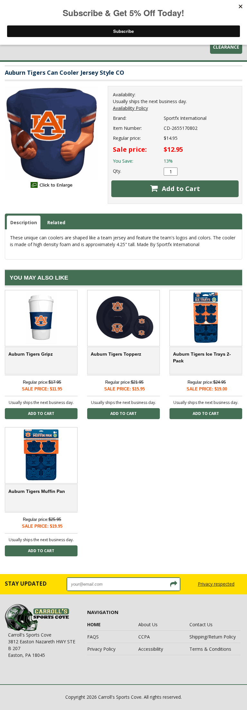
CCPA (144, 637)
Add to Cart (180, 188)
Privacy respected (216, 584)
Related (56, 222)
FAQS (93, 637)
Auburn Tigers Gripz (30, 354)
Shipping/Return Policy (212, 637)
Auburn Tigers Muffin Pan (36, 491)
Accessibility (150, 649)
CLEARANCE (226, 47)
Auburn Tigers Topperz (116, 354)
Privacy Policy (101, 649)
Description (23, 222)
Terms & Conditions (210, 649)
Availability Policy (130, 108)
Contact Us (201, 624)
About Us (148, 624)
